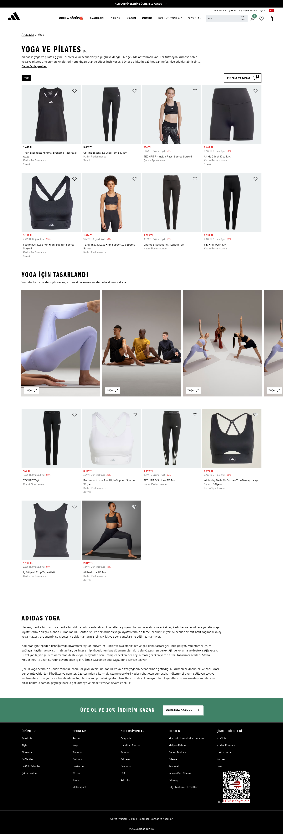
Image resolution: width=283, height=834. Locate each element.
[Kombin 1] (60, 343)
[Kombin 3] (222, 343)
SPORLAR (195, 18)
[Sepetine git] (270, 18)
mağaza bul (220, 11)
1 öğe (28, 390)
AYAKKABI (97, 18)
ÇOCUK (147, 18)
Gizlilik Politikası (139, 819)
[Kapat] (111, 825)
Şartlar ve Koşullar (162, 819)
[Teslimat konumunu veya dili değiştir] (271, 11)
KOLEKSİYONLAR (170, 18)
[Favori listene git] (261, 18)
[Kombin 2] (141, 343)
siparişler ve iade (248, 11)
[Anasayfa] (14, 16)
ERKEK (116, 18)
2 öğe (190, 390)
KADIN (131, 18)
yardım (232, 11)
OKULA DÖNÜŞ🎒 (71, 18)
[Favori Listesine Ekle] (74, 91)
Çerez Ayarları (118, 819)
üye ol (263, 11)
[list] (123, 78)
